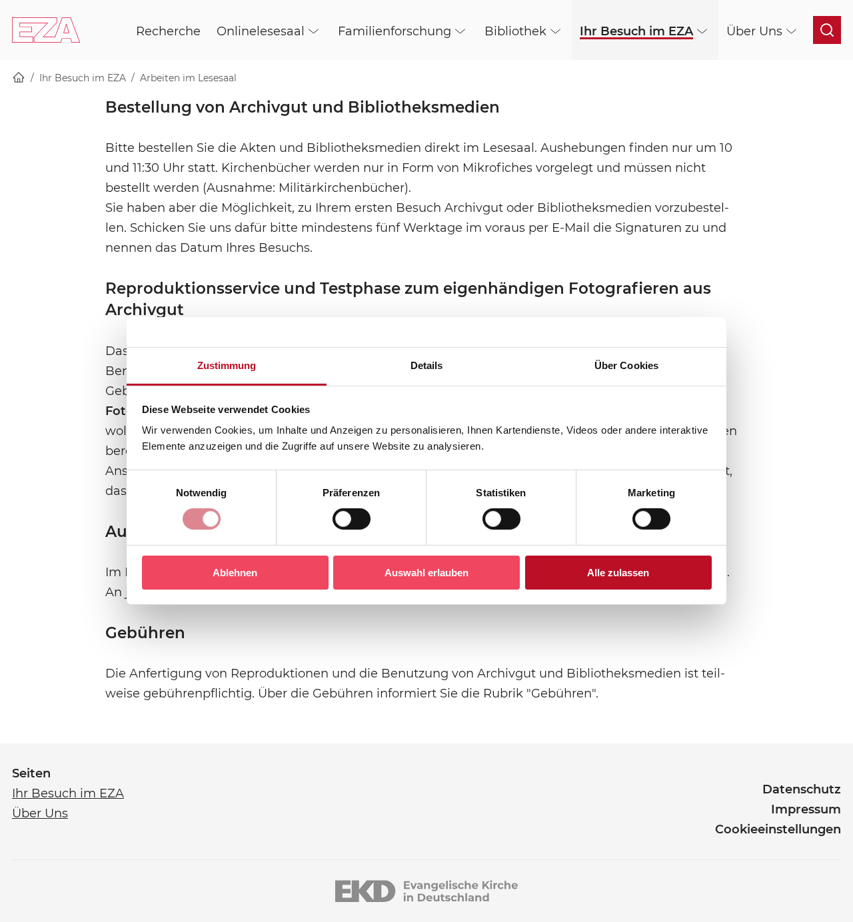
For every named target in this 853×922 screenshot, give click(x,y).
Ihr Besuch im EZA (82, 78)
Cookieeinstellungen (778, 829)
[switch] (352, 519)
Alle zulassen (618, 572)
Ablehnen (235, 572)
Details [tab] (427, 365)
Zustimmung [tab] (227, 365)
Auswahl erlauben (426, 572)
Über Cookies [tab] (626, 365)
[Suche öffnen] (827, 30)
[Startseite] (18, 78)
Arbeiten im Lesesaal (188, 78)
